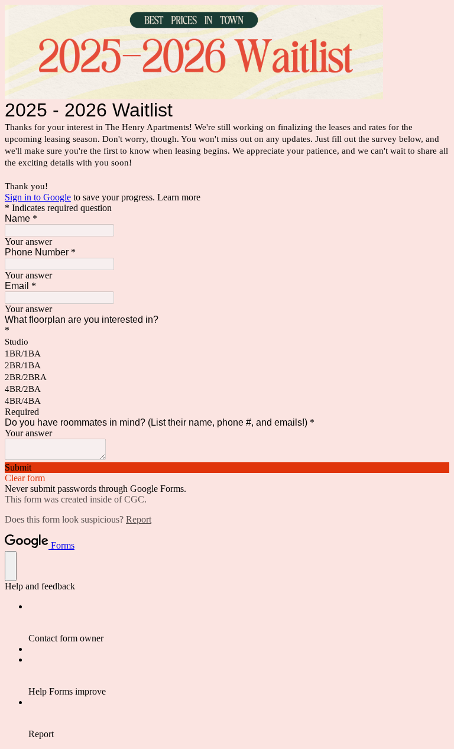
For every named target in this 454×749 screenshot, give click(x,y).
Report (138, 519)
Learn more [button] (178, 197)
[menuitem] (238, 622)
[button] (227, 467)
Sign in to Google (38, 197)
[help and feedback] (11, 566)
